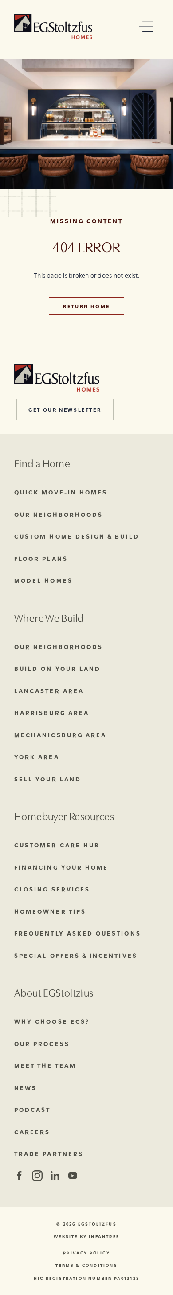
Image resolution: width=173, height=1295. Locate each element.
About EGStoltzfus (53, 992)
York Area (36, 756)
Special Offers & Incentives (76, 955)
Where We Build (48, 617)
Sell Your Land (47, 778)
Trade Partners (48, 1153)
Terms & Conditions (86, 1265)
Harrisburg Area (51, 712)
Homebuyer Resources (64, 815)
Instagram (36, 1175)
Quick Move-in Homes (60, 491)
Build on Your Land (57, 668)
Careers (32, 1131)
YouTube (72, 1175)
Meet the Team (45, 1065)
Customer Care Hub (57, 844)
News (25, 1087)
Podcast (32, 1109)
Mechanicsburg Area (60, 734)
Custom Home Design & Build (76, 535)
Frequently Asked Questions (77, 932)
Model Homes (43, 580)
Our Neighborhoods (58, 514)
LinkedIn (55, 1175)
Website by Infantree (86, 1236)
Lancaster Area (49, 690)
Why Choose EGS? (52, 1021)
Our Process (42, 1043)
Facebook (19, 1175)
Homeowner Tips (50, 911)
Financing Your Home (61, 866)
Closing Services (52, 888)
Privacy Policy (86, 1253)
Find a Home (42, 463)
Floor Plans (41, 558)
